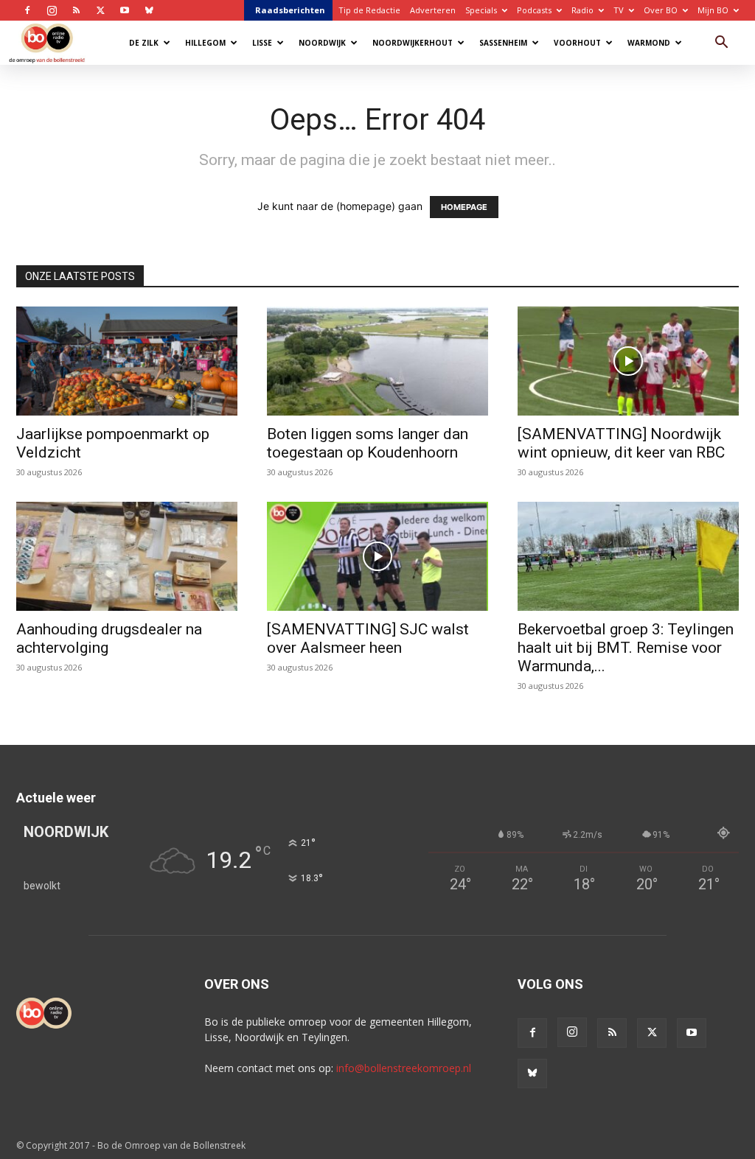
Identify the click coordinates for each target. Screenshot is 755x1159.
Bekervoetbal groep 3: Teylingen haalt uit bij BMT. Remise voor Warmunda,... (626, 647)
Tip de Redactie (369, 9)
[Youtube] (125, 10)
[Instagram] (52, 10)
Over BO (661, 9)
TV (618, 9)
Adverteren (433, 9)
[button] (721, 44)
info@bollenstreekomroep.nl (403, 1068)
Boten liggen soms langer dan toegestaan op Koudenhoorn (367, 443)
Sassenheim (503, 43)
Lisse (262, 43)
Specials (481, 9)
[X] (100, 10)
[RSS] (76, 10)
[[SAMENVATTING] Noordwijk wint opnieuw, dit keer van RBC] (628, 361)
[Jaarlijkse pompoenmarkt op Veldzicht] (126, 361)
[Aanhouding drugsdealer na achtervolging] (126, 556)
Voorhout (577, 43)
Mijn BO (712, 9)
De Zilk (144, 43)
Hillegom (205, 43)
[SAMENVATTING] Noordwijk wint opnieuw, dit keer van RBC (621, 443)
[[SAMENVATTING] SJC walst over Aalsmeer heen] (377, 556)
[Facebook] (27, 10)
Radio (582, 9)
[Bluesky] (149, 10)
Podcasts (534, 9)
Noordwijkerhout (412, 43)
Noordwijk (322, 43)
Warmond (648, 43)
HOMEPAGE (464, 207)
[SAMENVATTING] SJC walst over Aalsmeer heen (368, 638)
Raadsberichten (290, 9)
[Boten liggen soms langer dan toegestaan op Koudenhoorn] (377, 361)
